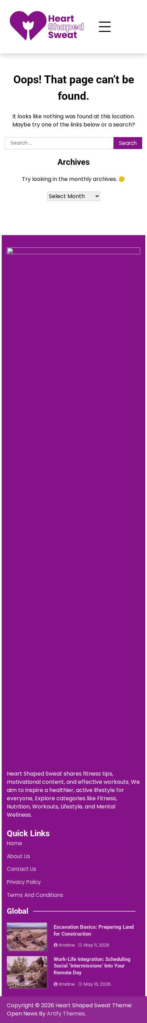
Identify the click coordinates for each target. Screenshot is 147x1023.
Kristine (67, 945)
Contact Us (21, 869)
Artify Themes (66, 1014)
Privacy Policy (24, 882)
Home (14, 843)
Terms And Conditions (35, 895)
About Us (18, 856)
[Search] (129, 27)
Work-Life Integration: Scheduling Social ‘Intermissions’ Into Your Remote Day (92, 966)
